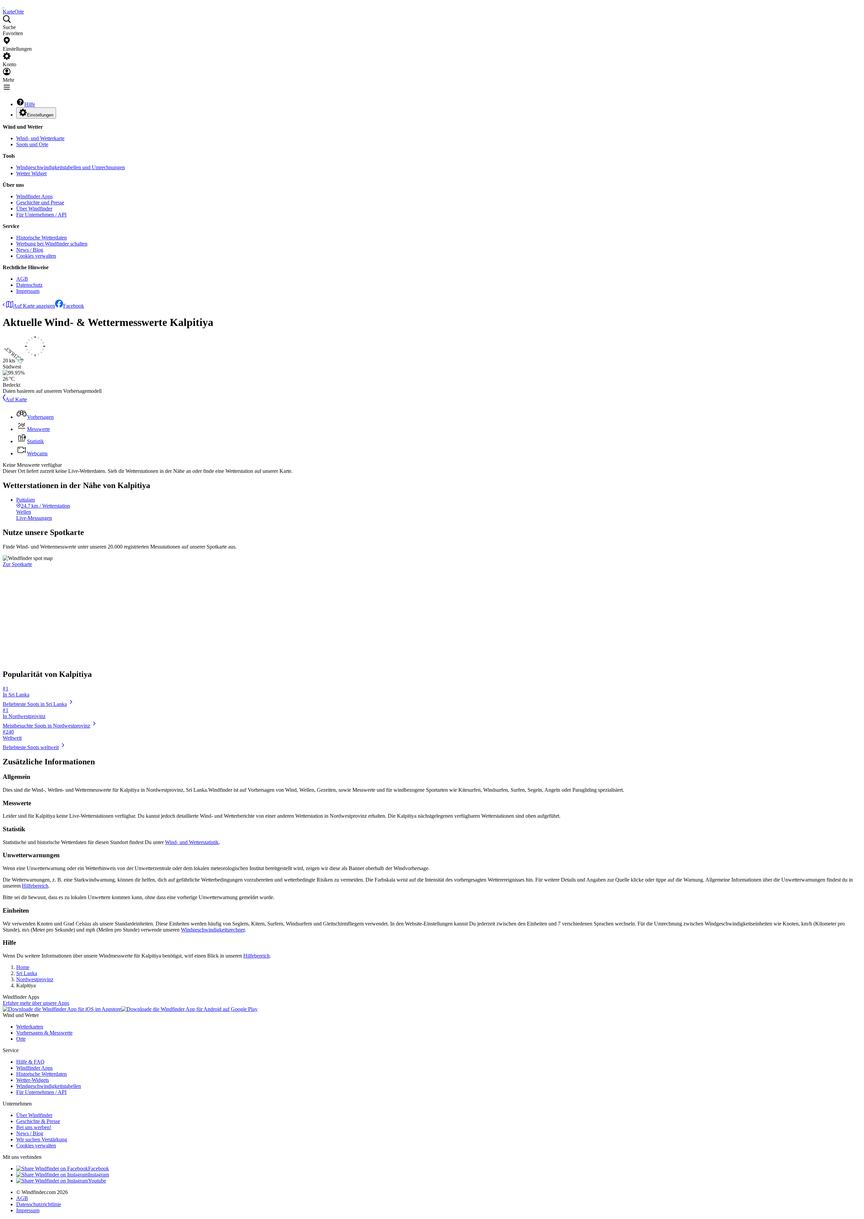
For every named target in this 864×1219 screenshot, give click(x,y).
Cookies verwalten (36, 256)
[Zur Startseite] (3, 5)
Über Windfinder (34, 208)
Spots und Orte (32, 144)
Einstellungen (40, 115)
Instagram (98, 1174)
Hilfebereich (35, 886)
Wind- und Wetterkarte (40, 138)
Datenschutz (29, 285)
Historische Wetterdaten (41, 237)
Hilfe (29, 104)
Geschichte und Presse (40, 202)
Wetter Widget (31, 173)
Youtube (97, 1181)
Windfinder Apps (34, 196)
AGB (22, 279)
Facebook (73, 306)
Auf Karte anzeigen (34, 306)
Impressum (27, 291)
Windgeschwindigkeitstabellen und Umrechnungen (70, 167)
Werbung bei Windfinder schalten (51, 244)
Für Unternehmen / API (41, 215)
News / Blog (29, 250)
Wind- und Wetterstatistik (192, 842)
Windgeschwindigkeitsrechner (213, 930)
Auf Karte (16, 399)
